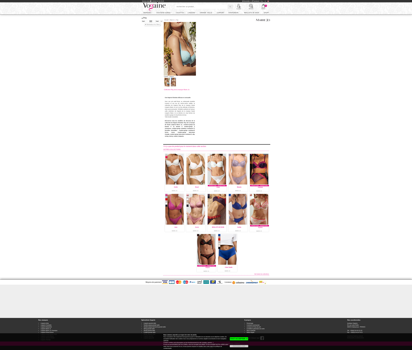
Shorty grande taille (149, 330)
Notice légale (250, 332)
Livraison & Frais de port (254, 327)
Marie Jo (172, 20)
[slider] (147, 21)
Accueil (166, 20)
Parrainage (250, 323)
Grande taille (206, 13)
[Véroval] (154, 6)
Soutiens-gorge (163, 13)
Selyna (207, 267)
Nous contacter (251, 330)
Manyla (239, 187)
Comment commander (253, 325)
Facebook (256, 1)
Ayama (260, 227)
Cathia (239, 227)
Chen (218, 187)
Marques (147, 13)
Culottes (180, 13)
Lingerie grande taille (150, 323)
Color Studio (228, 267)
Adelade (260, 187)
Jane (175, 227)
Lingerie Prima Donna (47, 332)
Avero (197, 227)
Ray (177, 20)
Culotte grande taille (149, 332)
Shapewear (233, 13)
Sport (266, 13)
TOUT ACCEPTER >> (239, 339)
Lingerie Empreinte (46, 327)
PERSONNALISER (239, 346)
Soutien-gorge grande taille (152, 325)
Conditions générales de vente (256, 329)
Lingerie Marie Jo (46, 329)
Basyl (197, 187)
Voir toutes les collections (261, 274)
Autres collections (171, 149)
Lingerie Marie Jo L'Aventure (49, 330)
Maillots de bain (251, 13)
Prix (144, 18)
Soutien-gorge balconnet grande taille (155, 327)
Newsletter (246, 1)
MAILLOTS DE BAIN (218, 227)
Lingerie (191, 13)
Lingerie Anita (45, 323)
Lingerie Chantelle (46, 325)
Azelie (176, 187)
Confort (220, 13)
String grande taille (149, 329)
